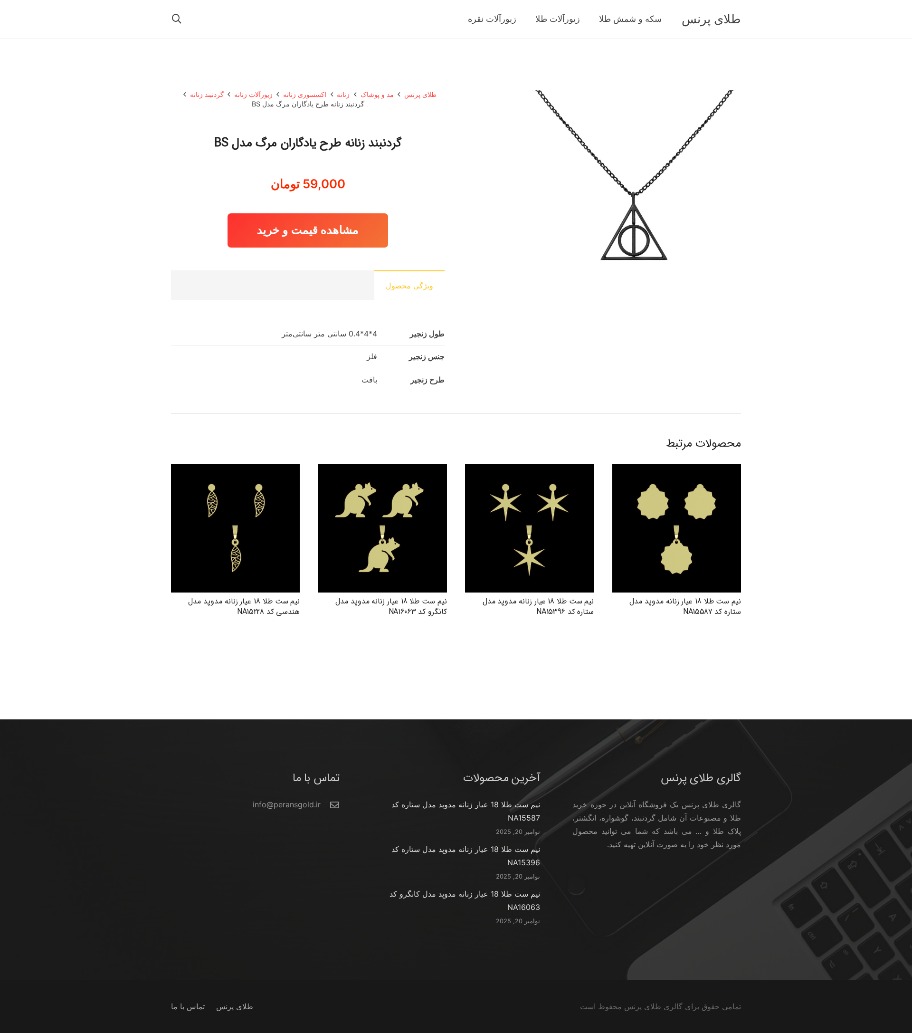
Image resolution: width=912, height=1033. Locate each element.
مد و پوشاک (377, 94)
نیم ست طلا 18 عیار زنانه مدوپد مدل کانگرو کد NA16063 (391, 606)
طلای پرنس (420, 94)
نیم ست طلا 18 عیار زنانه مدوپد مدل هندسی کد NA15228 (244, 606)
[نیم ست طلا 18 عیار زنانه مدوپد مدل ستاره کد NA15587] (676, 470)
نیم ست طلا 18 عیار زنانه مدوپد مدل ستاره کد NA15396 (538, 606)
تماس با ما (188, 1006)
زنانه (343, 94)
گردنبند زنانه (207, 94)
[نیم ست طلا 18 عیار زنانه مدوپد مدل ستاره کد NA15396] (529, 470)
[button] (176, 19)
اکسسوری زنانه (304, 94)
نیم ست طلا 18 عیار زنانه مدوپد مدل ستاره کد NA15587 (685, 606)
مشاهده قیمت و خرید (308, 230)
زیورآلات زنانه (253, 94)
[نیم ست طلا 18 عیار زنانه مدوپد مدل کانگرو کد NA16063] (382, 470)
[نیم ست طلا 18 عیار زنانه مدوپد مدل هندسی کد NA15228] (235, 470)
